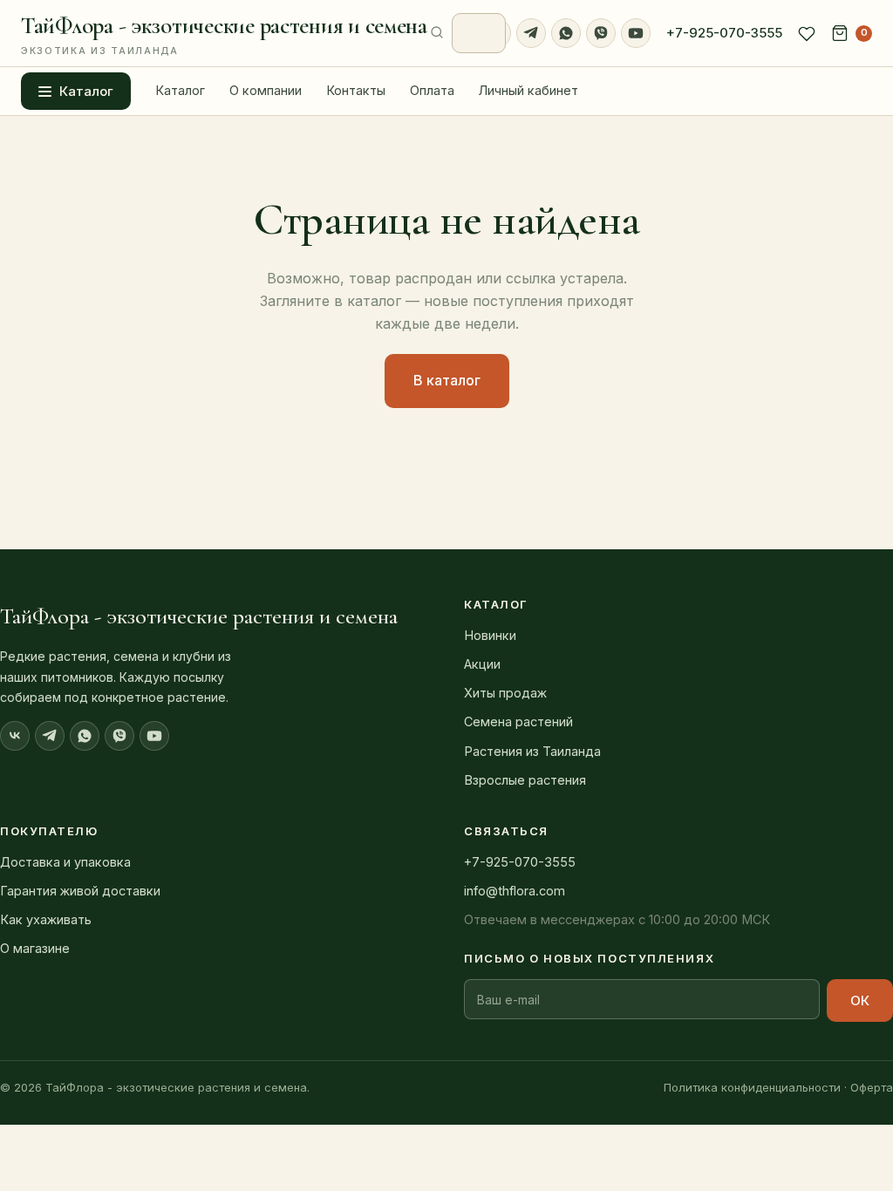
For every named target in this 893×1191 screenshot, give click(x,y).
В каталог (447, 380)
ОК (859, 1000)
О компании (265, 90)
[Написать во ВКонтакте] (15, 736)
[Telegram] (531, 33)
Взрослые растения (525, 779)
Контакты (355, 90)
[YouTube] (636, 33)
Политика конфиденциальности (752, 1087)
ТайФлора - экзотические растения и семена (224, 34)
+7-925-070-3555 (724, 32)
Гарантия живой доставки (80, 890)
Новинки (490, 635)
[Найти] (437, 33)
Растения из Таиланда (532, 751)
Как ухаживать (46, 919)
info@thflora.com (514, 890)
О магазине (35, 948)
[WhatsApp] (566, 33)
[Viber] (601, 33)
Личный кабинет (528, 90)
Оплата (432, 90)
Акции (482, 664)
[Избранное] (806, 33)
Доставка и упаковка (65, 861)
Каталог (86, 91)
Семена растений (518, 721)
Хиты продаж (505, 692)
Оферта (871, 1087)
